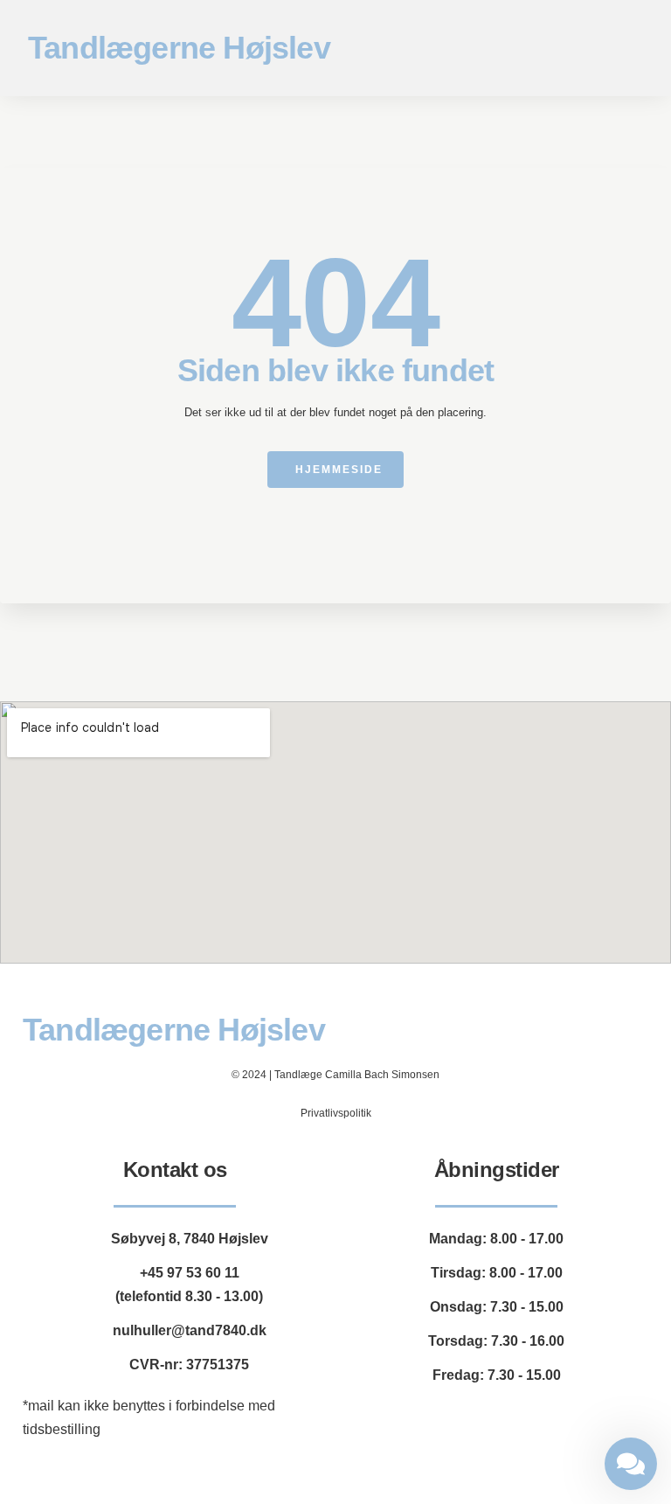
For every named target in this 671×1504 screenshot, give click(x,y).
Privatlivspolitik (336, 1113)
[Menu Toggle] (632, 48)
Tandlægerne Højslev (179, 48)
